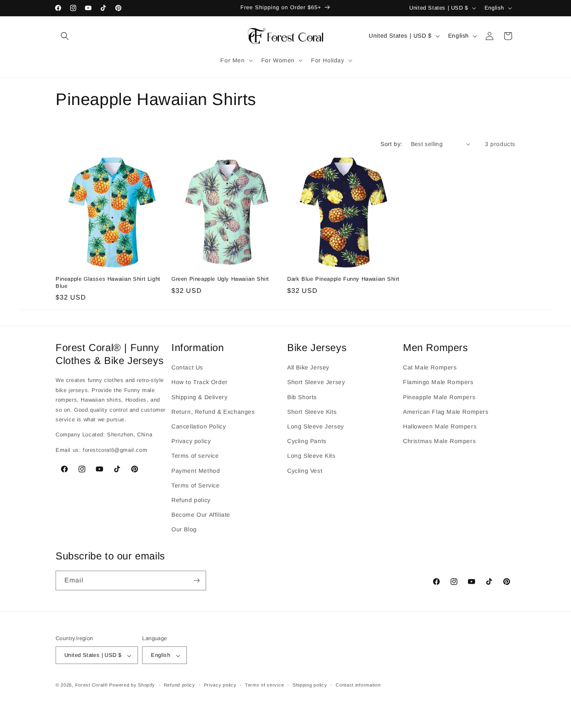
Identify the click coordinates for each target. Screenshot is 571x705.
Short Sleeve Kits (311, 411)
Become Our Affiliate (200, 514)
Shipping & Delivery (199, 396)
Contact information (358, 685)
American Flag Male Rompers (446, 411)
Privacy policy (191, 441)
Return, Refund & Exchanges (213, 411)
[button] (65, 36)
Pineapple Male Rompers (439, 396)
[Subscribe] (196, 580)
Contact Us (187, 367)
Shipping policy (310, 685)
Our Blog (184, 529)
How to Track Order (199, 382)
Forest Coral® (91, 685)
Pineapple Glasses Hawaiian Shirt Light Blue (108, 282)
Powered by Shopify (132, 685)
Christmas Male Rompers (439, 441)
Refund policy (191, 500)
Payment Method (195, 470)
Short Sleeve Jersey (316, 382)
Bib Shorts (302, 396)
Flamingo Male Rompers (438, 382)
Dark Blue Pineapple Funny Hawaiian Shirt (343, 279)
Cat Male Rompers (430, 367)
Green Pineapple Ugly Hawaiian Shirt (220, 279)
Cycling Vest (304, 470)
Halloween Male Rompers (440, 426)
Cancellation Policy (198, 426)
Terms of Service (195, 485)
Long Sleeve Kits (311, 455)
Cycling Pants (306, 441)
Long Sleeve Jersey (315, 426)
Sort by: (391, 144)
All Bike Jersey (308, 367)
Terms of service (195, 455)
